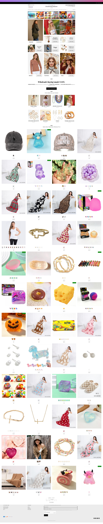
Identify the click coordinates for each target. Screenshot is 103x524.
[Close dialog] (68, 246)
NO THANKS (57, 271)
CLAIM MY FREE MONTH (57, 269)
